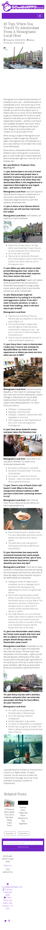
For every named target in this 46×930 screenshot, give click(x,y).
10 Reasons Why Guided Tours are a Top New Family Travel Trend (9, 817)
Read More (10, 833)
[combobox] (23, 843)
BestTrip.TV (9, 167)
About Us (8, 865)
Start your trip (23, 847)
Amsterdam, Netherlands (14, 42)
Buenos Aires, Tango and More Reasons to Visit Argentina (23, 815)
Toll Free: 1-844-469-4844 (8, 892)
